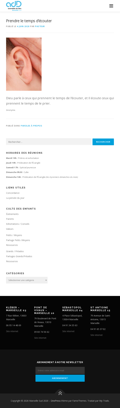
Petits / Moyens (14, 235)
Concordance (13, 192)
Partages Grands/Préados (19, 256)
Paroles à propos (31, 125)
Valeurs (9, 228)
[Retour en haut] (60, 393)
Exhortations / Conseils (17, 223)
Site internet (12, 331)
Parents (10, 218)
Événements (12, 214)
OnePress (56, 400)
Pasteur (40, 26)
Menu (111, 5)
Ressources (12, 245)
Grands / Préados (15, 251)
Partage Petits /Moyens (18, 240)
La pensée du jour (15, 197)
